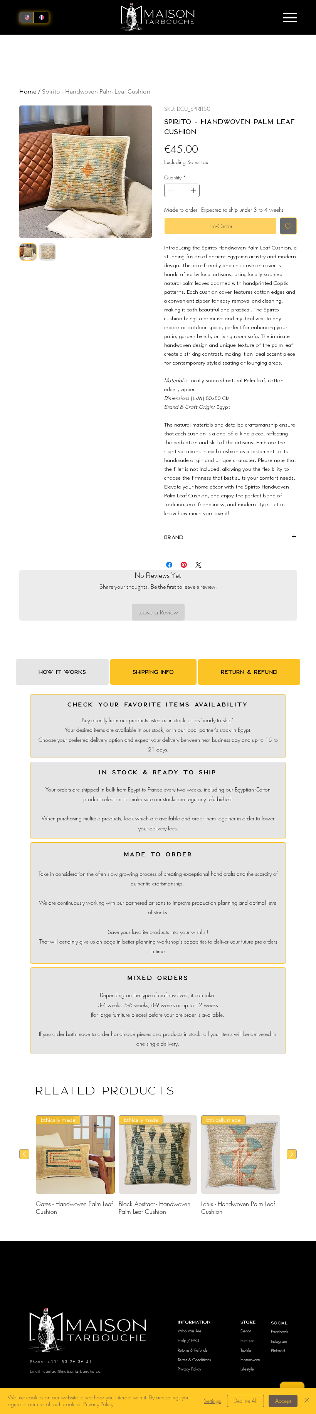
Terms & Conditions (194, 1359)
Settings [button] (212, 1400)
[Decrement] (170, 190)
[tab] (62, 672)
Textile (245, 1350)
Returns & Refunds (192, 1350)
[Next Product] (292, 1154)
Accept (283, 1400)
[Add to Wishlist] (288, 226)
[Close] (306, 1401)
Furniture (247, 1340)
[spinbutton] (182, 190)
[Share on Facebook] (169, 564)
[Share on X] (198, 564)
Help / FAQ (188, 1340)
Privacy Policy (189, 1369)
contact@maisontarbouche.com (74, 1371)
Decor (245, 1331)
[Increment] (194, 190)
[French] (41, 17)
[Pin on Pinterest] (183, 564)
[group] (158, 1165)
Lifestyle (247, 1369)
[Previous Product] (24, 1154)
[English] (26, 17)
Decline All (245, 1400)
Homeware (250, 1359)
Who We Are (190, 1331)
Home (28, 91)
